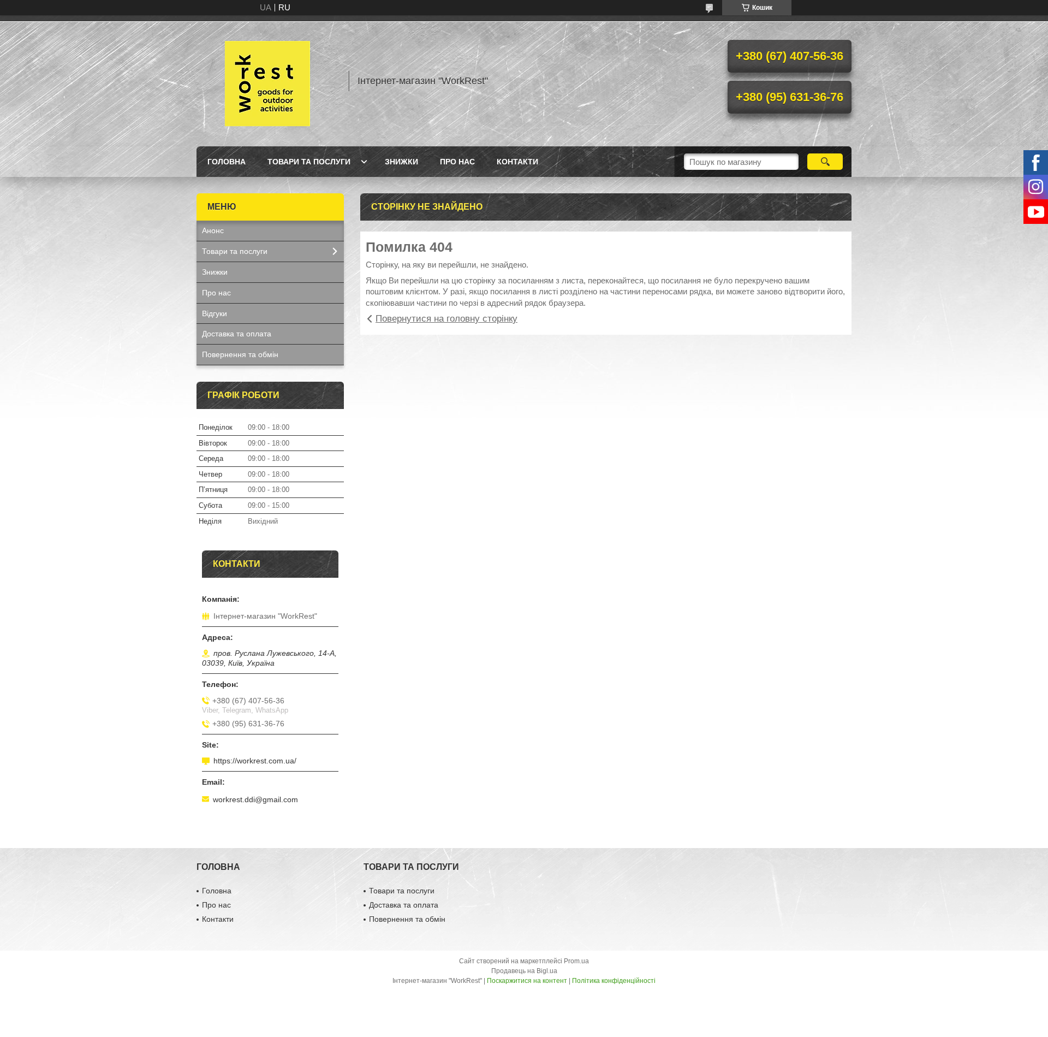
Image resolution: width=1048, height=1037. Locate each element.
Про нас (457, 161)
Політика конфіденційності (614, 981)
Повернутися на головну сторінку (446, 318)
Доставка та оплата (236, 333)
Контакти (517, 161)
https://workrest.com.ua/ (254, 760)
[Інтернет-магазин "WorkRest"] (267, 80)
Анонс (213, 230)
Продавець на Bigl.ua (524, 971)
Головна (226, 161)
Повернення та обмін (240, 354)
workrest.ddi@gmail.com (255, 799)
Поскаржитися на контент (527, 981)
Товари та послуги (308, 161)
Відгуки (214, 313)
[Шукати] (825, 161)
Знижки (401, 161)
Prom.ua (576, 961)
